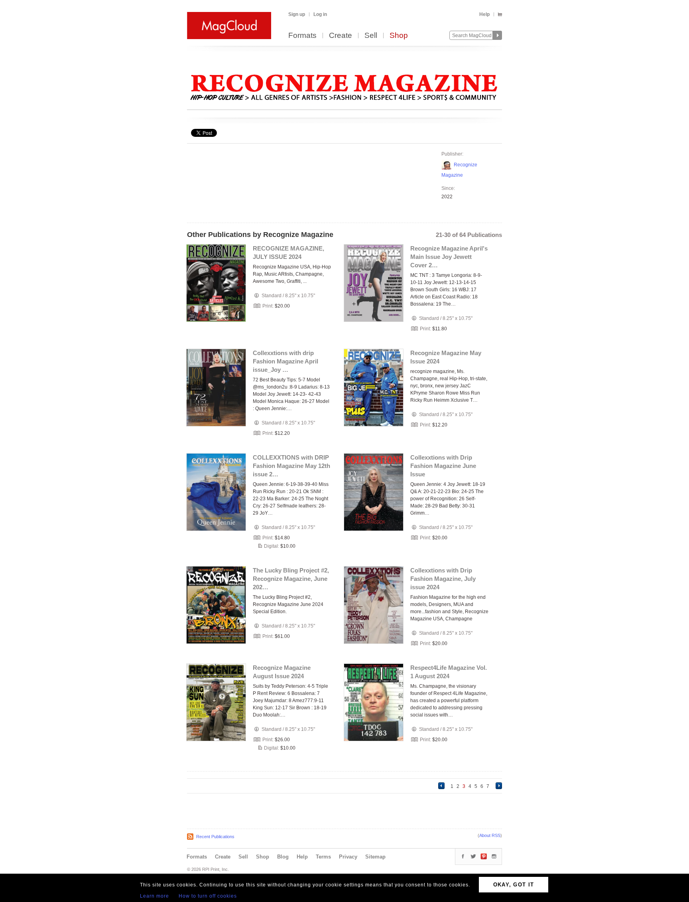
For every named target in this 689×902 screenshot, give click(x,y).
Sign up (296, 14)
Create (340, 35)
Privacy (348, 857)
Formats (302, 35)
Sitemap (375, 857)
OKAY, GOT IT (513, 885)
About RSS (489, 835)
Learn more (154, 896)
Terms (323, 857)
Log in (320, 14)
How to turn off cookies (208, 896)
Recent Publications (215, 836)
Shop (399, 35)
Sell (370, 35)
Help (484, 14)
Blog (283, 857)
